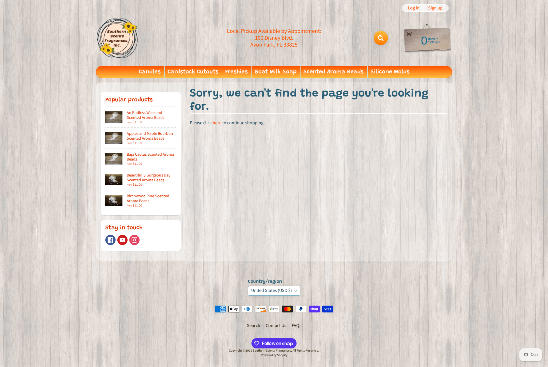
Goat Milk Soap (276, 72)
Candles (150, 72)
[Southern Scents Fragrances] (117, 37)
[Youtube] (122, 240)
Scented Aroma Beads (333, 72)
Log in (414, 8)
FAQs (296, 325)
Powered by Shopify (274, 355)
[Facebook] (110, 240)
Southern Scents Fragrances (272, 350)
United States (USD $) (271, 290)
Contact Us (276, 325)
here (217, 123)
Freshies (236, 72)
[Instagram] (134, 240)
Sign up (435, 8)
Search (253, 325)
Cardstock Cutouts (193, 72)
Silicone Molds (390, 72)
